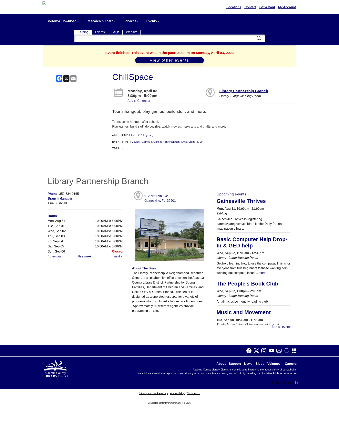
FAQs (115, 32)
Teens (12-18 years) (142, 135)
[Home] (55, 367)
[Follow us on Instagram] (265, 350)
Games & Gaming (152, 141)
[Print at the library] (287, 350)
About (221, 363)
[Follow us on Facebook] (250, 350)
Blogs (259, 363)
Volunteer (274, 363)
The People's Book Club (247, 284)
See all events (281, 326)
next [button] (117, 256)
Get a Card (267, 7)
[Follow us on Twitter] (257, 350)
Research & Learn (100, 21)
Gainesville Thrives (241, 201)
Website (131, 32)
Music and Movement (244, 312)
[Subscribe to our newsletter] (280, 350)
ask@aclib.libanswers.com (280, 373)
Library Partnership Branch (243, 91)
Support (235, 363)
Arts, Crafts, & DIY (193, 141)
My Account (287, 7)
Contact (250, 7)
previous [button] (55, 256)
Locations (233, 7)
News (248, 363)
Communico (193, 393)
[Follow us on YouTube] (272, 350)
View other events (169, 60)
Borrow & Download (61, 21)
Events (152, 21)
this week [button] (84, 256)
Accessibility (177, 393)
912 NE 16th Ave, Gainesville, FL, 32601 (160, 198)
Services (130, 21)
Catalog (82, 32)
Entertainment (172, 141)
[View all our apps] (295, 350)
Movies (135, 141)
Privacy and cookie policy (153, 393)
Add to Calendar (139, 100)
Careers (291, 363)
